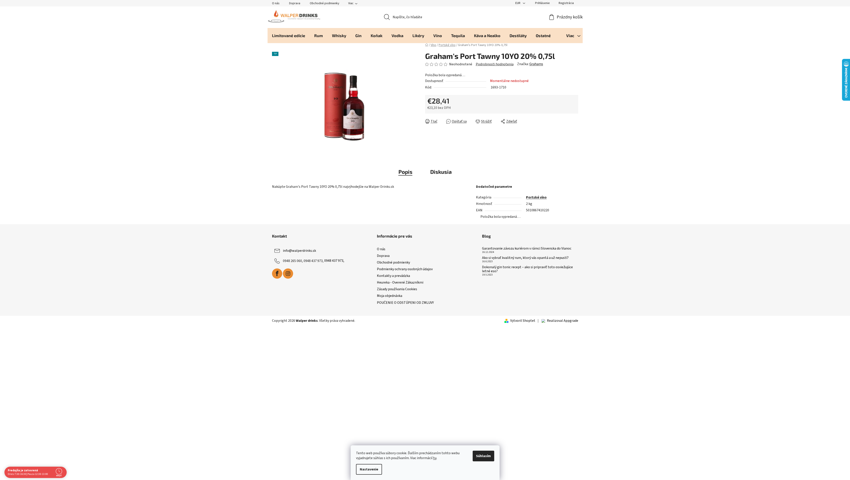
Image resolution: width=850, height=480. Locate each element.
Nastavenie (369, 469)
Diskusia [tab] (441, 171)
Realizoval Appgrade (562, 320)
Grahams (536, 64)
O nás (276, 3)
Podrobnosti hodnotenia (495, 64)
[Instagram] (288, 273)
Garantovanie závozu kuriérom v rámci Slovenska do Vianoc (526, 249)
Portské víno (536, 197)
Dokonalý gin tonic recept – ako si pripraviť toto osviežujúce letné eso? (527, 269)
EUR (518, 3)
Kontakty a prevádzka (393, 275)
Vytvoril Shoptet (522, 320)
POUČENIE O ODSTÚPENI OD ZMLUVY (405, 302)
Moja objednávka (389, 295)
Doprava (294, 3)
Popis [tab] (405, 171)
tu (434, 458)
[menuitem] (289, 35)
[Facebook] (277, 273)
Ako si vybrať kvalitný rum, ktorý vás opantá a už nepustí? (525, 258)
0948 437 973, (334, 260)
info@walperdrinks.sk (299, 250)
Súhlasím (483, 456)
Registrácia (566, 3)
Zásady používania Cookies (397, 289)
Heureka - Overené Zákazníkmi (400, 282)
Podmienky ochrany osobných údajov (405, 269)
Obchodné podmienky (324, 3)
